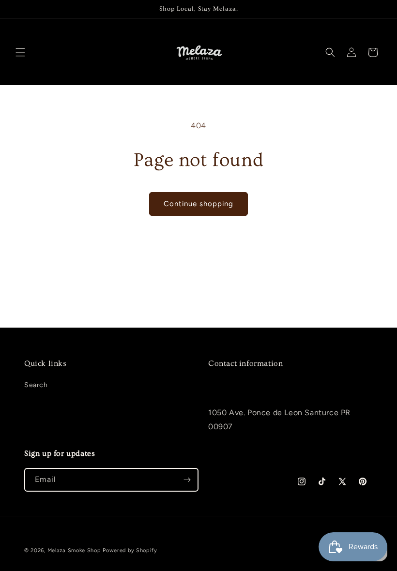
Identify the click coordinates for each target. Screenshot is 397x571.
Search (36, 385)
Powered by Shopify (130, 550)
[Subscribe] (187, 480)
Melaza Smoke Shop (74, 550)
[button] (20, 52)
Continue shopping (198, 203)
